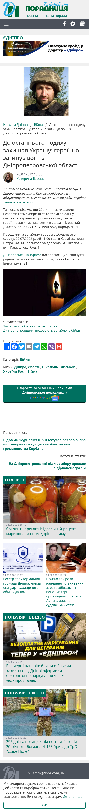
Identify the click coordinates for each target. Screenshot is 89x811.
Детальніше (72, 797)
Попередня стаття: (44, 440)
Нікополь (50, 367)
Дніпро (20, 367)
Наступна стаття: (47, 462)
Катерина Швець (30, 179)
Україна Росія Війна (20, 371)
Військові (68, 367)
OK (44, 805)
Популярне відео (25, 617)
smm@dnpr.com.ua (48, 773)
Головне (15, 480)
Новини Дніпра (16, 124)
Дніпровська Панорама (22, 255)
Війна (38, 124)
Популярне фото (24, 693)
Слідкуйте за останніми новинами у (44, 393)
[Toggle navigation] (6, 24)
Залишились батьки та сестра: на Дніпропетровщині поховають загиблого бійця (41, 328)
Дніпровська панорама (20, 202)
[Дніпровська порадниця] (14, 774)
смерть (34, 367)
